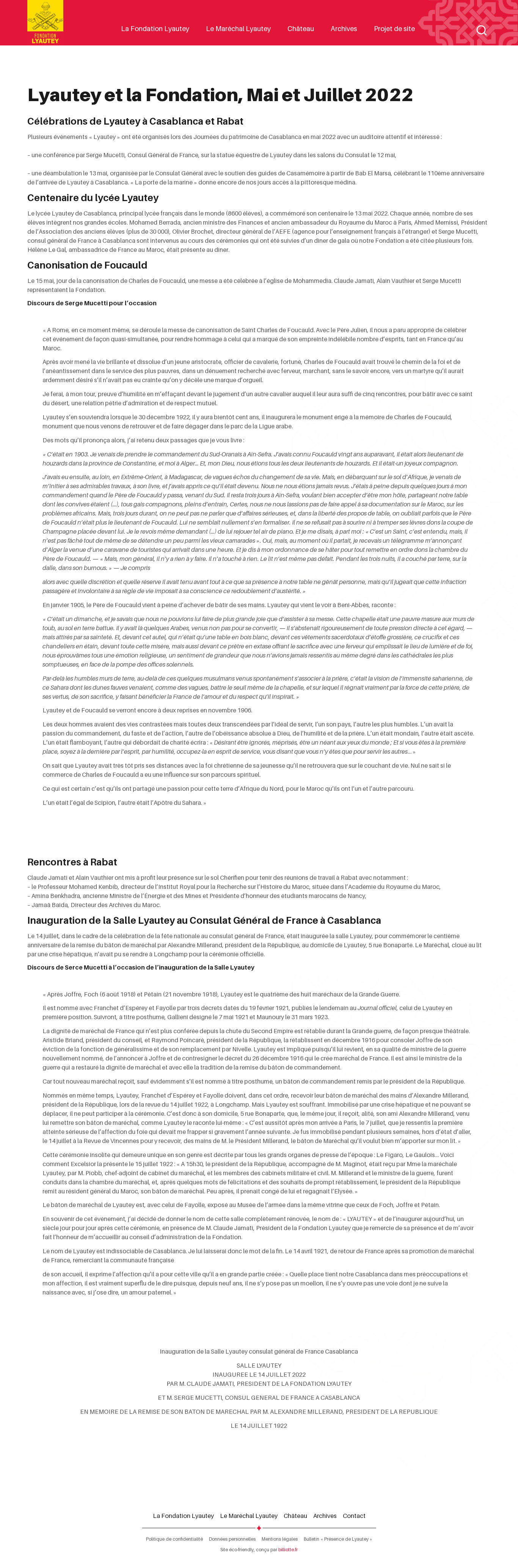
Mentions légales (280, 1539)
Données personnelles (232, 1539)
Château (300, 29)
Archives (344, 29)
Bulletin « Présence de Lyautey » (338, 1539)
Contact (354, 1515)
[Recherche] (481, 30)
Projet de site (394, 29)
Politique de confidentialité (174, 1539)
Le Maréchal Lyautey (238, 29)
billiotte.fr (288, 1549)
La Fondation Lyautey (155, 29)
